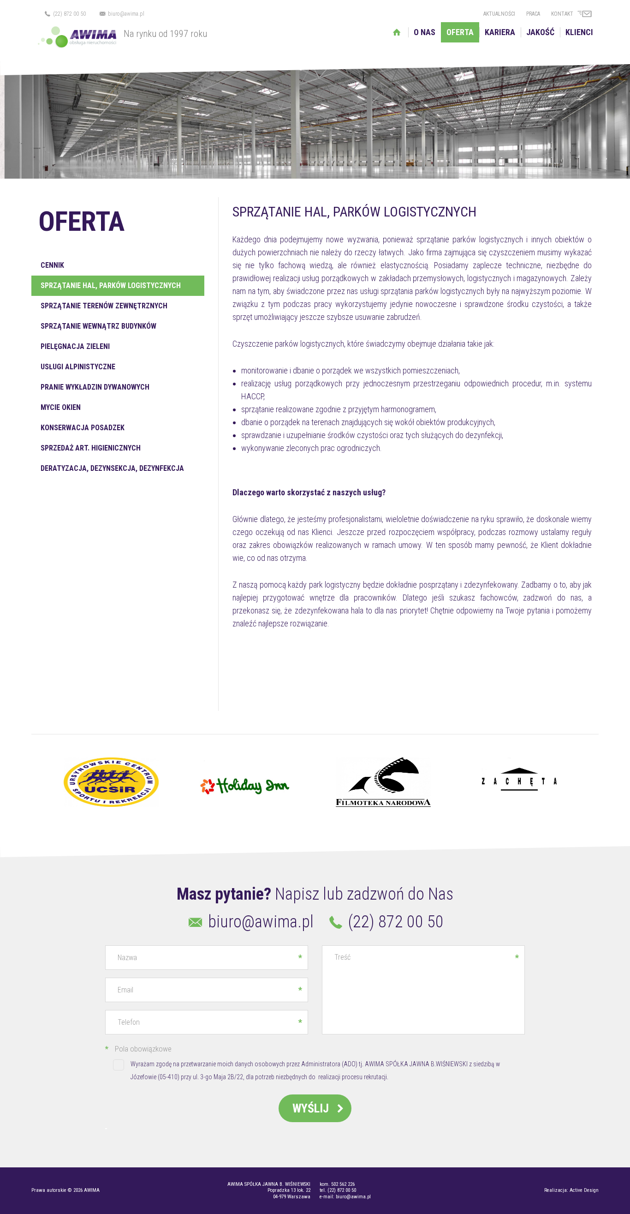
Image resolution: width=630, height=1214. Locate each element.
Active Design (584, 1190)
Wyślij (312, 1108)
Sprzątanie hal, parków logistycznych (111, 285)
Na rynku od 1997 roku (165, 33)
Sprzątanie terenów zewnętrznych (104, 305)
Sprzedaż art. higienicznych (91, 448)
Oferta (460, 32)
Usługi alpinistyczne (78, 366)
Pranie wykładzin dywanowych (95, 387)
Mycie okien (61, 407)
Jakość (540, 32)
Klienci (579, 32)
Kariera (500, 32)
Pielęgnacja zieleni (75, 346)
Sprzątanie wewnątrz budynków (98, 326)
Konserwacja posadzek (83, 427)
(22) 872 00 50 (69, 14)
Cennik (52, 265)
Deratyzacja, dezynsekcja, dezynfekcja (112, 468)
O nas (424, 32)
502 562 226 (343, 1184)
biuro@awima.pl (125, 14)
